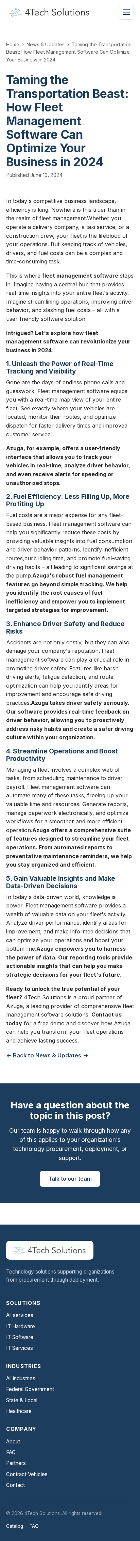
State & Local (21, 1400)
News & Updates (46, 44)
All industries (20, 1378)
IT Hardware (20, 1326)
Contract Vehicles (27, 1474)
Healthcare (19, 1411)
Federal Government (30, 1389)
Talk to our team (70, 1178)
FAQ (11, 1452)
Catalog (14, 1526)
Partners (16, 1463)
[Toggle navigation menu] (126, 12)
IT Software (19, 1337)
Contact (15, 1485)
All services (19, 1315)
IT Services (19, 1348)
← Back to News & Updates (43, 1055)
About (13, 1441)
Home (12, 44)
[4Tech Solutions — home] (49, 12)
